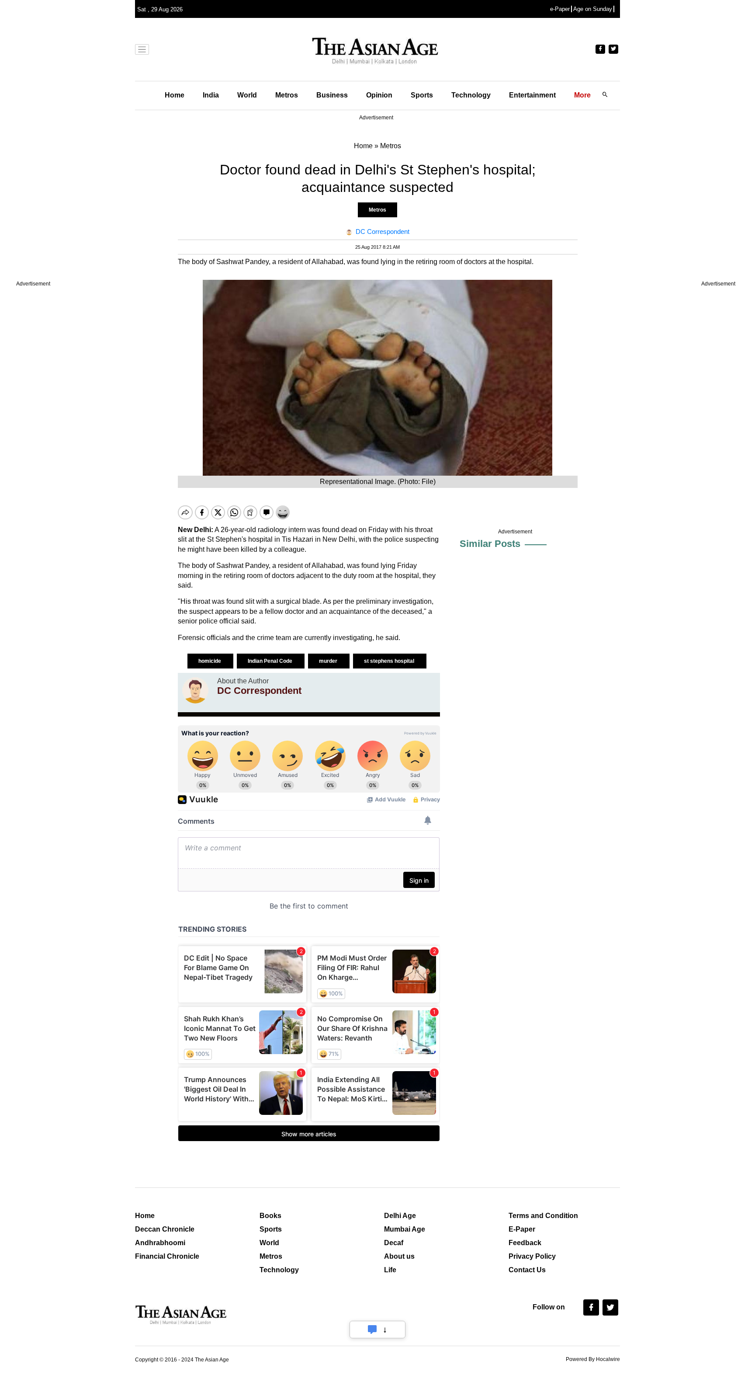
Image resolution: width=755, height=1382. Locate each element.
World (247, 95)
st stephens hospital (390, 661)
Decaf (393, 1242)
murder (329, 661)
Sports (422, 95)
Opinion (379, 95)
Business (332, 95)
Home (174, 95)
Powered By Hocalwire (593, 1359)
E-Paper (522, 1229)
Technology (471, 95)
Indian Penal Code (271, 661)
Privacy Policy (532, 1256)
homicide (210, 661)
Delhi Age (400, 1215)
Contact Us (527, 1270)
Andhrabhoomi (160, 1242)
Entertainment (532, 95)
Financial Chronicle (167, 1256)
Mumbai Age (404, 1229)
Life (390, 1270)
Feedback (525, 1242)
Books (270, 1215)
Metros (286, 95)
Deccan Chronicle (164, 1229)
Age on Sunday (592, 9)
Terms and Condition (543, 1215)
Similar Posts (490, 543)
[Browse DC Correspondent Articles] (195, 690)
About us (399, 1256)
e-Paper (560, 9)
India (211, 95)
